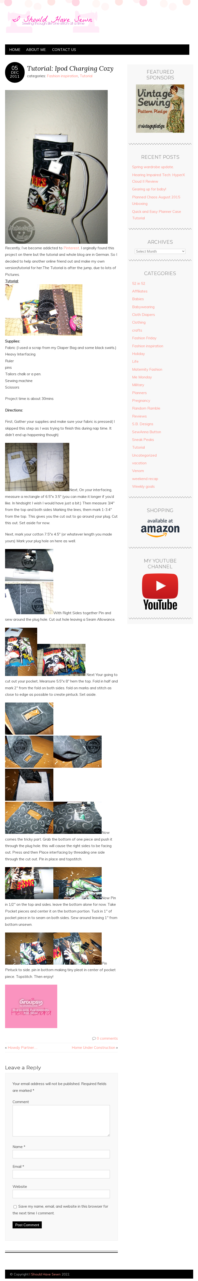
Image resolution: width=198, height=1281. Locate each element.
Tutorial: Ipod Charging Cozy (70, 68)
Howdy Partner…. (22, 1047)
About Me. (36, 49)
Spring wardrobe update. (153, 167)
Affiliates (140, 291)
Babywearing (143, 307)
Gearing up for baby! (149, 189)
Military (138, 385)
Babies (138, 299)
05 (15, 68)
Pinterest (71, 248)
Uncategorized (144, 455)
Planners (139, 392)
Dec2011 (15, 74)
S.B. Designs (142, 424)
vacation (139, 463)
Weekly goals (143, 486)
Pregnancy (141, 400)
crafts (137, 330)
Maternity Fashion (147, 369)
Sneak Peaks (143, 439)
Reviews (139, 416)
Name (19, 1146)
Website (20, 1186)
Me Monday (142, 377)
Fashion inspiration (62, 76)
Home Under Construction (93, 1047)
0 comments (107, 1038)
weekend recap (145, 478)
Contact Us (64, 49)
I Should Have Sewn (45, 1274)
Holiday (138, 353)
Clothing (139, 322)
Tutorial (86, 76)
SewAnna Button (146, 432)
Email (18, 1166)
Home (14, 49)
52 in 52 (138, 283)
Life (135, 361)
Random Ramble (146, 408)
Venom (138, 470)
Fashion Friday (144, 338)
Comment (21, 1102)
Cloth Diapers (143, 314)
